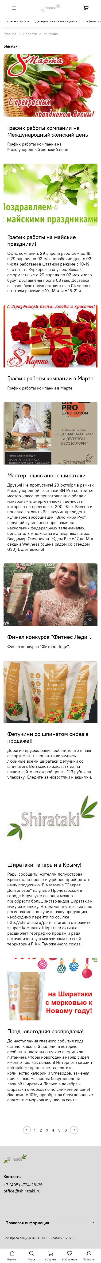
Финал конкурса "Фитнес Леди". (49, 636)
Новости (30, 33)
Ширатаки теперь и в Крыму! (44, 864)
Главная (10, 33)
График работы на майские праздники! (41, 240)
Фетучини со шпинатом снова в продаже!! (47, 737)
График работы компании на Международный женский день (47, 131)
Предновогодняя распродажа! (45, 1031)
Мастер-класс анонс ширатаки (46, 475)
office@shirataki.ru (22, 1191)
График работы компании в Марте (50, 378)
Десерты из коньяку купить (56, 21)
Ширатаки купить (17, 21)
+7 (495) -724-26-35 (23, 1185)
